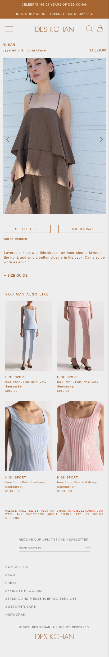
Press (11, 583)
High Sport (15, 377)
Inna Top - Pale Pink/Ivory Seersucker (77, 484)
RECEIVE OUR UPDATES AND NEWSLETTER (54, 539)
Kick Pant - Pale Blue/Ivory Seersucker (26, 384)
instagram (15, 614)
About (11, 575)
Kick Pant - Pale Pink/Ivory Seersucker (77, 384)
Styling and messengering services (41, 599)
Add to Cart (82, 229)
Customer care (20, 606)
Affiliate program (23, 591)
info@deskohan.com (86, 510)
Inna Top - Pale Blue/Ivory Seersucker (25, 484)
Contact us (16, 567)
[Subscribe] (87, 548)
